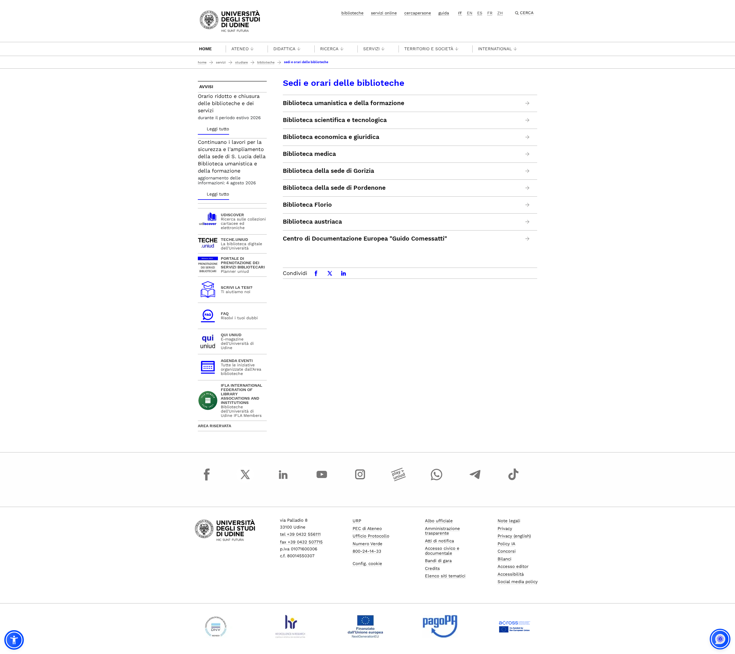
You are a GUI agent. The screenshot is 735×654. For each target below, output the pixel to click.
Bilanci (504, 559)
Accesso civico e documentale (442, 551)
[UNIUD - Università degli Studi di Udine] (230, 20)
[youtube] (322, 480)
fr (489, 13)
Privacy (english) (514, 536)
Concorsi (507, 551)
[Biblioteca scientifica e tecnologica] (527, 120)
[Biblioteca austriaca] (527, 221)
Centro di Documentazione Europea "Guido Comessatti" (365, 238)
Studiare (241, 62)
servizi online (384, 13)
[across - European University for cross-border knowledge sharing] (515, 626)
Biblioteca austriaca (312, 221)
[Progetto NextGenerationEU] (365, 626)
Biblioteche (265, 62)
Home (205, 48)
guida (443, 13)
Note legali (509, 520)
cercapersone (417, 13)
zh (500, 13)
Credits (432, 568)
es (479, 13)
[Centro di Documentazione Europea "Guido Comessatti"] (527, 238)
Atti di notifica (439, 540)
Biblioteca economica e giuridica (331, 136)
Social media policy (518, 581)
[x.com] (245, 480)
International (495, 48)
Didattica (284, 48)
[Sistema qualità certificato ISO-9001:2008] (216, 626)
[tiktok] (513, 480)
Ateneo (240, 48)
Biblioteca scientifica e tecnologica (335, 120)
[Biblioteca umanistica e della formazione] (527, 103)
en (469, 13)
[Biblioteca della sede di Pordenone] (527, 187)
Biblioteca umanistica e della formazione (343, 103)
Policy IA (506, 543)
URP (357, 520)
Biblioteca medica (309, 153)
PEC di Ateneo (367, 528)
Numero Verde (367, 543)
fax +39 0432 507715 (301, 542)
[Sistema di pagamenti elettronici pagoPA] (440, 626)
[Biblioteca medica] (527, 154)
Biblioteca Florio (307, 204)
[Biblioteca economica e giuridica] (527, 137)
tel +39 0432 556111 (300, 534)
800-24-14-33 (367, 551)
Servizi (371, 48)
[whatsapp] (437, 480)
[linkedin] (283, 480)
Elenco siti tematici (445, 575)
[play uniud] (398, 480)
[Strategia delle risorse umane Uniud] (290, 626)
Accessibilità (511, 574)
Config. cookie (367, 563)
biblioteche (352, 13)
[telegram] (475, 480)
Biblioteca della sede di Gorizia (328, 170)
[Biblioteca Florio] (527, 204)
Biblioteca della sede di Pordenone (334, 187)
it (460, 13)
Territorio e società (428, 48)
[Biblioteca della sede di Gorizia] (527, 171)
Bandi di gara (438, 560)
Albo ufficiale (439, 520)
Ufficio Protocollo (371, 536)
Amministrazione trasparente (442, 531)
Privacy (505, 528)
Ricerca (329, 48)
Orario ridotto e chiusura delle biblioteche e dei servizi (229, 103)
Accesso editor (513, 566)
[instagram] (360, 480)
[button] (14, 640)
